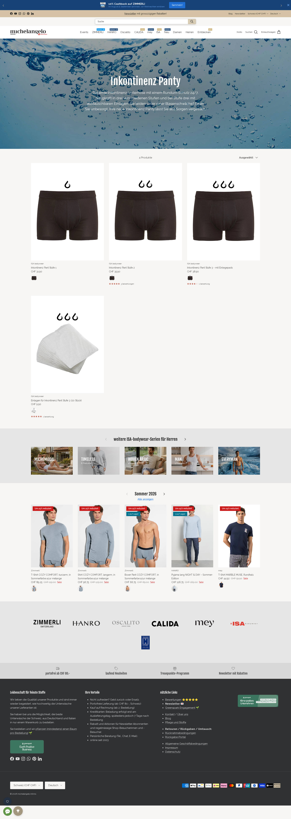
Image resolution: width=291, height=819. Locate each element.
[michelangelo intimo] (28, 32)
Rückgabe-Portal (175, 737)
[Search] (192, 21)
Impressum (171, 747)
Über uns (182, 714)
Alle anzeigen (145, 499)
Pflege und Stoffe (175, 722)
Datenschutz (172, 751)
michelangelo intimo (27, 794)
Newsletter (130, 13)
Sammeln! (177, 5)
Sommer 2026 (145, 494)
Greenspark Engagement (180, 707)
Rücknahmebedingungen (180, 733)
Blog (231, 13)
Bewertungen (173, 699)
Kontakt (169, 714)
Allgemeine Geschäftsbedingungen (186, 743)
